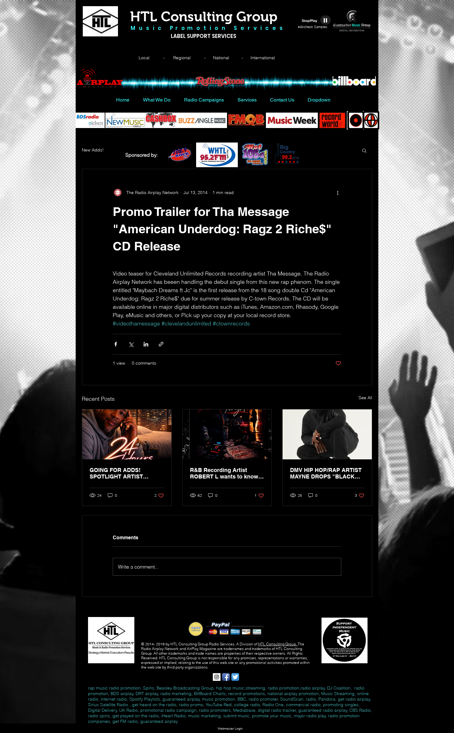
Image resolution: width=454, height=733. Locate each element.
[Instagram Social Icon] (217, 677)
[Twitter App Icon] (235, 677)
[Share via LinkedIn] (146, 344)
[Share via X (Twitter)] (131, 344)
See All (365, 397)
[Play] (325, 20)
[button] (364, 150)
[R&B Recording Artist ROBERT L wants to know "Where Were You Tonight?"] (227, 434)
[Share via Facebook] (116, 344)
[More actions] (337, 192)
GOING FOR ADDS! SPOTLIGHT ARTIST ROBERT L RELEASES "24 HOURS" (125, 473)
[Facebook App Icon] (226, 677)
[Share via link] (161, 344)
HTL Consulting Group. (278, 644)
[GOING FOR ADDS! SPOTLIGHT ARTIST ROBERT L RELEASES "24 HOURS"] (126, 434)
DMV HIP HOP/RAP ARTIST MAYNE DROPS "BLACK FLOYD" (326, 473)
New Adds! (93, 150)
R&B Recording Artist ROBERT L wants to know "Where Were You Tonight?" (226, 473)
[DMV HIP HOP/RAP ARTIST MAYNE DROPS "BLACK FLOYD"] (327, 434)
